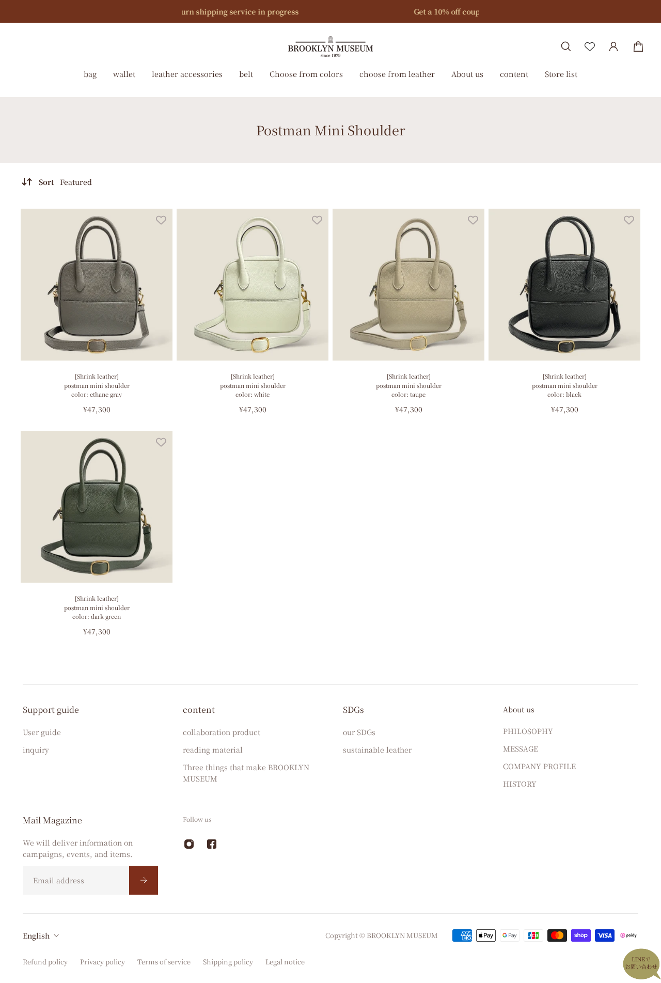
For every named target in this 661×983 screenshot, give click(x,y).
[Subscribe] (143, 880)
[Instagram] (189, 844)
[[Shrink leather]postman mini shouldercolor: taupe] (408, 285)
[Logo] (330, 46)
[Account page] (613, 46)
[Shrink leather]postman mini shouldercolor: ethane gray (97, 385)
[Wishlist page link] (590, 46)
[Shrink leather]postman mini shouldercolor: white (253, 385)
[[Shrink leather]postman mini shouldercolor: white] (252, 285)
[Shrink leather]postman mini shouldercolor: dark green (97, 607)
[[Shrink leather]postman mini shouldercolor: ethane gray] (96, 285)
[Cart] (638, 46)
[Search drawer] (566, 46)
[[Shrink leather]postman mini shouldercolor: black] (564, 285)
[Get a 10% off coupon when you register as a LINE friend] (331, 11)
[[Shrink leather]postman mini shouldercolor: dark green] (96, 507)
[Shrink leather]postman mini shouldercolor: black (564, 385)
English (36, 935)
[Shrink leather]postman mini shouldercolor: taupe (409, 385)
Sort (65, 182)
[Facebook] (211, 844)
